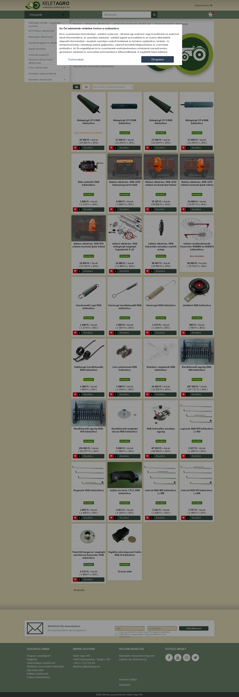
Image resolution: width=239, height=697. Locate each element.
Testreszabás (76, 59)
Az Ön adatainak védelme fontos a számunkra (89, 28)
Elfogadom (157, 59)
